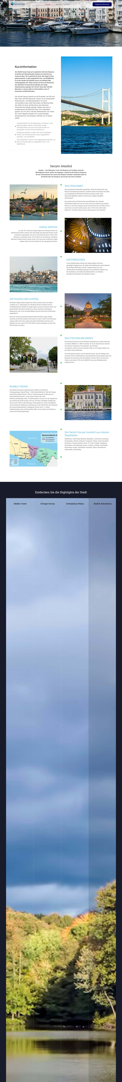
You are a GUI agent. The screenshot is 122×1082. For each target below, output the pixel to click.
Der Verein (59, 4)
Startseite (48, 4)
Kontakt (67, 4)
